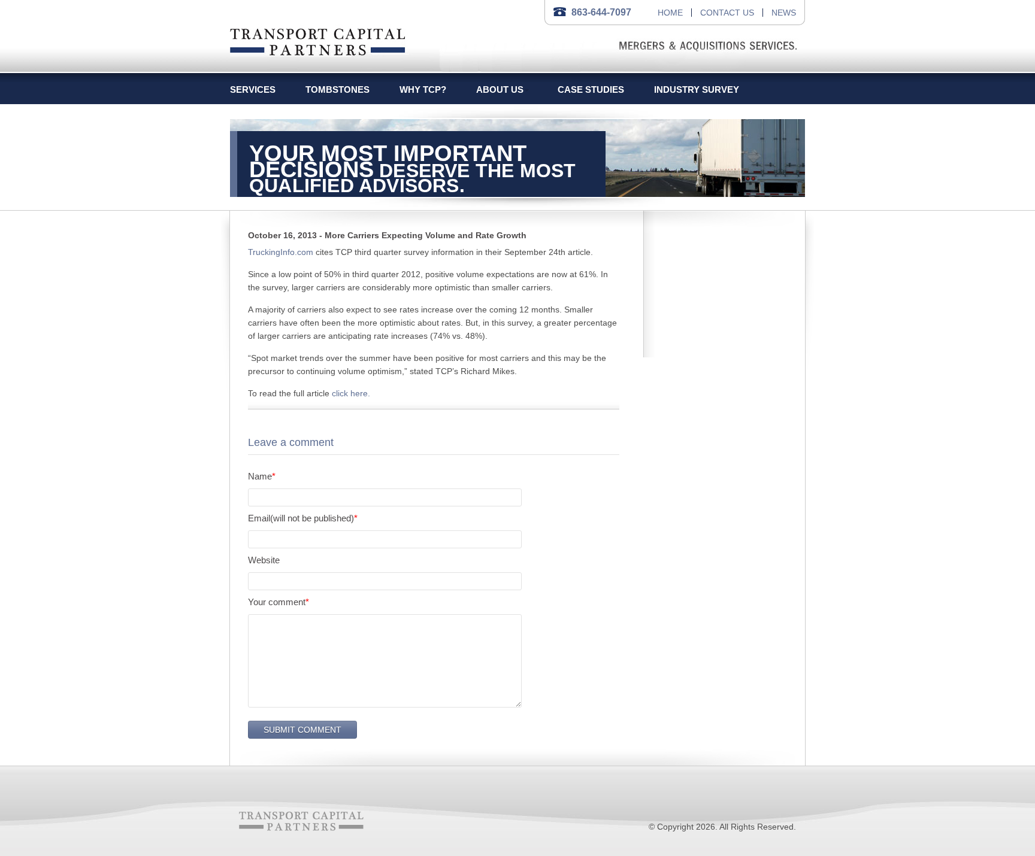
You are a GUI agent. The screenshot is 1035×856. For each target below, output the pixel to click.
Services (253, 89)
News (783, 12)
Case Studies (591, 89)
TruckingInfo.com (280, 252)
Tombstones (337, 89)
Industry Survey (696, 89)
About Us (499, 89)
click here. (351, 393)
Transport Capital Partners (317, 40)
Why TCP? (423, 89)
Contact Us (727, 12)
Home (670, 12)
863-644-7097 (601, 12)
